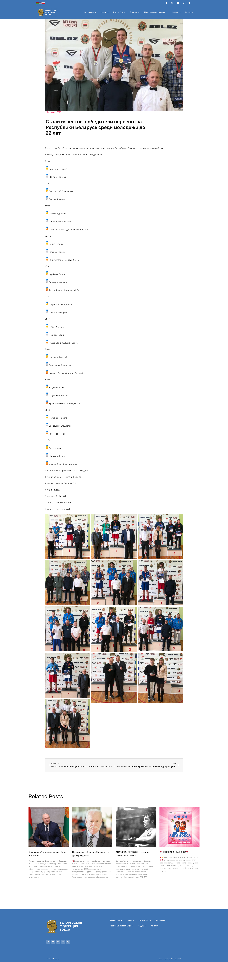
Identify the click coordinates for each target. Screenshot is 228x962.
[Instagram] (172, 3)
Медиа (175, 12)
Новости (105, 12)
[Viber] (184, 3)
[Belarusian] (37, 2)
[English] (40, 2)
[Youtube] (178, 3)
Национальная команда (154, 12)
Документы (135, 12)
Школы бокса (119, 12)
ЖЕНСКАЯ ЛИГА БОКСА (174, 852)
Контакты (189, 12)
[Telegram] (189, 3)
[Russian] (43, 2)
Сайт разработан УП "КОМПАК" (169, 959)
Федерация (89, 12)
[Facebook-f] (166, 3)
